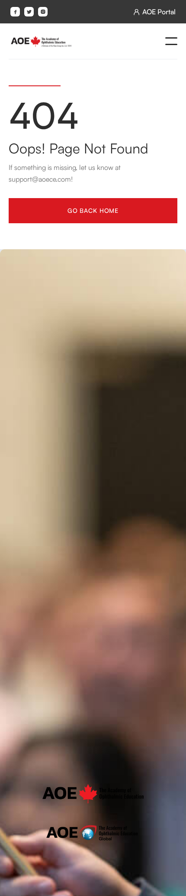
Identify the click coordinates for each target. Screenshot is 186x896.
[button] (171, 41)
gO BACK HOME (93, 210)
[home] (41, 41)
